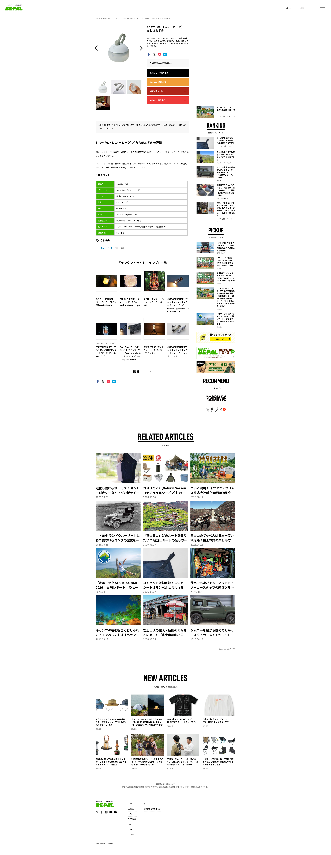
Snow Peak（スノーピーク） (161, 62)
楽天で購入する (156, 91)
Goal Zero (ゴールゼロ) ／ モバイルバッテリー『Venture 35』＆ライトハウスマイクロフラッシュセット (130, 353)
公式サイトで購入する (159, 73)
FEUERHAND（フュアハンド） (106, 343)
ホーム (98, 18)
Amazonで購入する (158, 82)
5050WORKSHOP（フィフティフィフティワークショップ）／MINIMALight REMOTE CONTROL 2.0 (178, 305)
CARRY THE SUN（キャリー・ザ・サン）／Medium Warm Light (130, 302)
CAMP (130, 830)
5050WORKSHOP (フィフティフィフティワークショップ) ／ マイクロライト (177, 351)
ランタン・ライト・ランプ (130, 18)
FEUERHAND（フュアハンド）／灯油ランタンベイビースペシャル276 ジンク (106, 351)
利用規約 (111, 843)
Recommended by (224, 649)
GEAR (130, 804)
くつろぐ (116, 18)
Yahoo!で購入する (157, 100)
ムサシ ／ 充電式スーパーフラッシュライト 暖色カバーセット (107, 302)
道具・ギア (106, 18)
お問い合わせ (100, 843)
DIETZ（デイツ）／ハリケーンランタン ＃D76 (154, 302)
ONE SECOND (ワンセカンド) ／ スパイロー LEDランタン (154, 350)
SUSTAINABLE (132, 819)
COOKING (131, 835)
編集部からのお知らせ (152, 809)
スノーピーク (106, 248)
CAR (129, 824)
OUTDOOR (131, 809)
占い (145, 803)
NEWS (130, 814)
